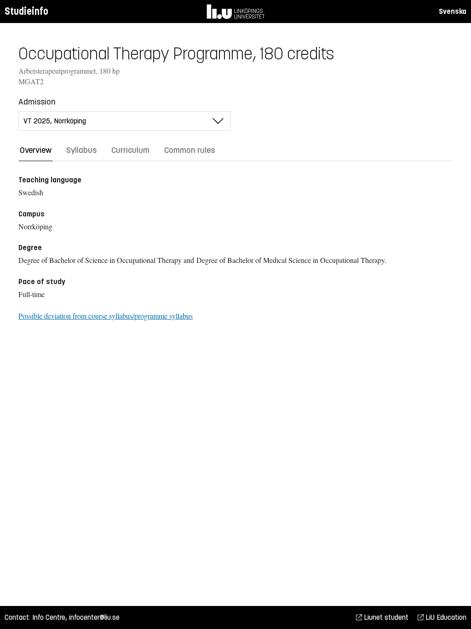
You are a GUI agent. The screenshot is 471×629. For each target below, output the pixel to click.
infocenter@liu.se (94, 617)
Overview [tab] (36, 150)
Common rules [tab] (189, 150)
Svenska (452, 11)
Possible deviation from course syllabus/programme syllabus (105, 315)
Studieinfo (26, 11)
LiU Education (445, 617)
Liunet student (385, 617)
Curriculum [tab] (130, 150)
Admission (37, 102)
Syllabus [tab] (81, 150)
